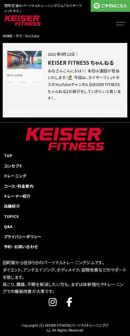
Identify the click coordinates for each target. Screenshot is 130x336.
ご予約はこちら (114, 5)
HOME (8, 35)
